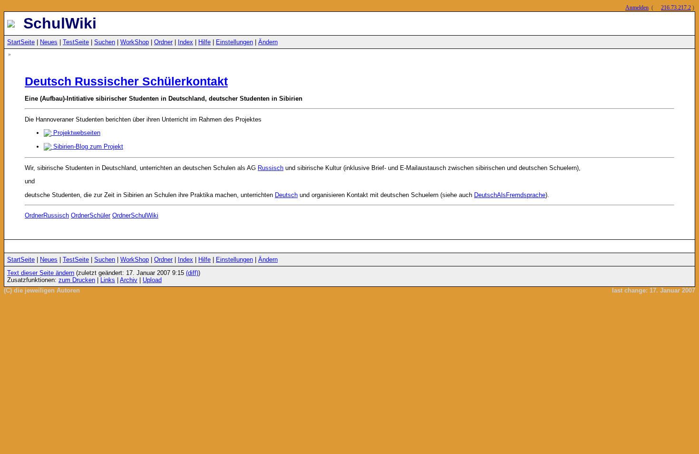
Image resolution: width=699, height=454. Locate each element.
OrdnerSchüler (90, 215)
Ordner (163, 42)
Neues (49, 42)
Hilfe (204, 42)
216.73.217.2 (676, 7)
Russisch (270, 167)
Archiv (128, 280)
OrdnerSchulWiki (135, 215)
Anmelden (637, 7)
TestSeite (76, 42)
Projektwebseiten (75, 132)
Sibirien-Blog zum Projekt (87, 146)
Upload (152, 280)
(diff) (192, 272)
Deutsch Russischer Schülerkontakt (126, 81)
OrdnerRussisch (47, 215)
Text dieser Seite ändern (40, 272)
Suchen (104, 42)
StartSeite (21, 42)
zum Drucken (76, 280)
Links (107, 280)
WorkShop (134, 42)
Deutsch (286, 195)
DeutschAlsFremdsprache (509, 195)
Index (185, 42)
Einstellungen (234, 42)
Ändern (268, 42)
